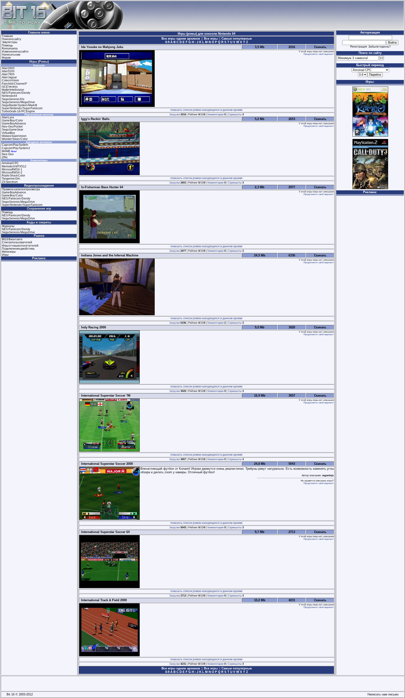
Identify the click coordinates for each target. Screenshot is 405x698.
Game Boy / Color (12, 120)
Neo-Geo (8, 154)
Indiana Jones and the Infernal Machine (108, 255)
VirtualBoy (8, 133)
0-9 (167, 42)
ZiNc (5, 157)
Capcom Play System (15, 144)
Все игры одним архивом (181, 38)
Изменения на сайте (15, 51)
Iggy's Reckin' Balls (94, 119)
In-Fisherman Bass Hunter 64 (101, 187)
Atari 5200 (8, 71)
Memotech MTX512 (14, 166)
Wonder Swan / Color (15, 139)
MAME (6, 151)
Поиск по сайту (11, 39)
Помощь (7, 45)
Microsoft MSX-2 (12, 172)
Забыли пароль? (379, 46)
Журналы (8, 226)
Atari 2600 (8, 68)
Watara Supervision (14, 136)
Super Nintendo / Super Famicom (22, 108)
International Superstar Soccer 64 (104, 532)
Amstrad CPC (10, 163)
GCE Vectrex (10, 86)
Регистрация (358, 46)
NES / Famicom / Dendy (16, 92)
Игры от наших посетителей (20, 245)
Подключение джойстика (18, 248)
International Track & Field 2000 (103, 600)
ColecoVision (10, 80)
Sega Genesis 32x (13, 99)
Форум (6, 57)
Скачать (320, 47)
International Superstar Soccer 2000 (106, 463)
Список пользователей (17, 242)
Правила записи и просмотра (21, 189)
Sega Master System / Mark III (19, 105)
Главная (7, 36)
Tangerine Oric (11, 178)
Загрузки (174, 114)
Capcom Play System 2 (16, 148)
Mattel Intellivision (13, 89)
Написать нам (11, 54)
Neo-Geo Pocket (12, 126)
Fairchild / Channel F (14, 83)
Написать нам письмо (382, 694)
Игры (5, 254)
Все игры (211, 38)
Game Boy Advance (14, 123)
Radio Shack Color (13, 175)
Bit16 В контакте (12, 239)
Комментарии (215, 114)
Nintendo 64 (9, 96)
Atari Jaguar (9, 77)
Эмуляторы (9, 42)
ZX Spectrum (10, 182)
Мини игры (9, 251)
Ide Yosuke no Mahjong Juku (101, 47)
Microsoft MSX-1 (12, 169)
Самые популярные (236, 38)
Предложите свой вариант (319, 54)
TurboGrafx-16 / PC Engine (18, 111)
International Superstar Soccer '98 (104, 395)
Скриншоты (235, 114)
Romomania (10, 48)
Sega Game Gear (12, 129)
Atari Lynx (8, 117)
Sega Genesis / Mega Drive (18, 102)
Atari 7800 (8, 74)
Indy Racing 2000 (92, 327)
